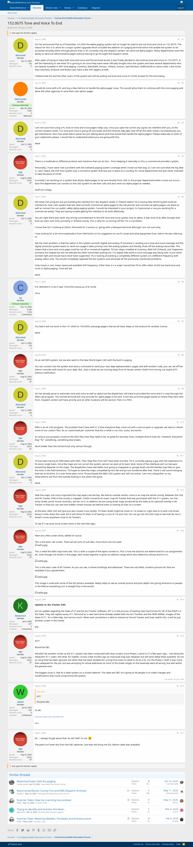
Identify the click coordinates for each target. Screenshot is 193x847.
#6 (183, 281)
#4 (183, 156)
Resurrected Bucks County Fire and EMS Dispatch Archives (51, 790)
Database (82, 7)
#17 (182, 733)
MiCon (175, 802)
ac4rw (175, 811)
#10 (182, 422)
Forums (37, 7)
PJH (20, 172)
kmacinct (20, 615)
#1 (183, 39)
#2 (183, 83)
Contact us (138, 844)
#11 (182, 455)
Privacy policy (168, 844)
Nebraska (28, 116)
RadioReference (18, 7)
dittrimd (13, 27)
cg (20, 297)
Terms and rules (153, 844)
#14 (182, 599)
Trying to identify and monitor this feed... (41, 809)
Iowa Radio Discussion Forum (53, 784)
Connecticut (27, 314)
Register (96, 7)
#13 (182, 530)
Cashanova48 (22, 784)
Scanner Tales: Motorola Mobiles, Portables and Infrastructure (54, 818)
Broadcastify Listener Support (50, 812)
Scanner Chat (41, 803)
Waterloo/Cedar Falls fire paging (36, 781)
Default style (16, 844)
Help (178, 844)
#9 (183, 388)
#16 (182, 686)
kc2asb (175, 821)
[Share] (178, 39)
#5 (183, 196)
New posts (12, 12)
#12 (182, 490)
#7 (183, 321)
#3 (183, 122)
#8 (183, 355)
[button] (28, 8)
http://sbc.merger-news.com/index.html (49, 717)
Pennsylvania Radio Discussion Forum (53, 793)
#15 (182, 635)
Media (67, 7)
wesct (20, 701)
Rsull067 (20, 793)
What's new (52, 7)
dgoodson (21, 812)
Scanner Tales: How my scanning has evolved (44, 800)
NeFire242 (20, 99)
